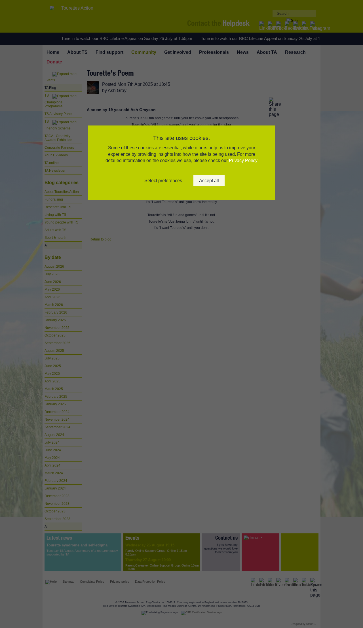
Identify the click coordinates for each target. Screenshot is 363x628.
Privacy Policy (243, 160)
